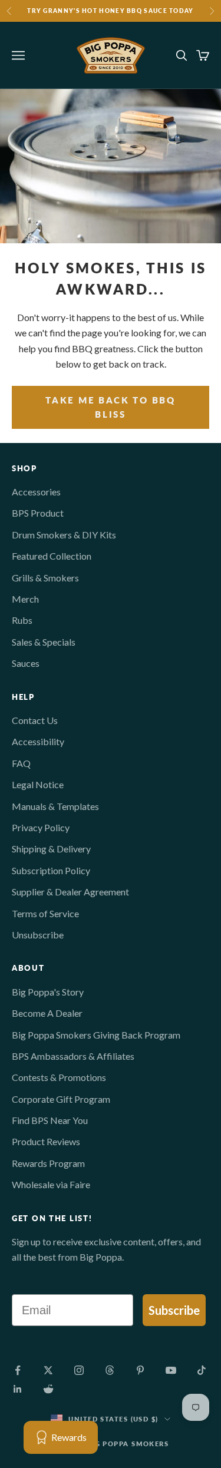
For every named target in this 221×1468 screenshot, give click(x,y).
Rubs (22, 620)
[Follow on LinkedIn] (18, 1389)
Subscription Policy (51, 870)
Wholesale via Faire (51, 1184)
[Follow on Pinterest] (140, 1370)
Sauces (25, 663)
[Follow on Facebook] (18, 1370)
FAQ (21, 763)
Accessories (36, 491)
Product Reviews (46, 1141)
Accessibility (38, 741)
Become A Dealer (47, 1013)
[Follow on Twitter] (48, 1370)
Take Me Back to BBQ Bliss (110, 407)
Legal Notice (38, 784)
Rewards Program (48, 1163)
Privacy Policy (41, 827)
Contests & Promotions (59, 1077)
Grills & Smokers (45, 577)
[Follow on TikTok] (201, 1370)
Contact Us (35, 720)
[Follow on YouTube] (171, 1370)
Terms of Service (45, 913)
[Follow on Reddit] (48, 1389)
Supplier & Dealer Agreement (70, 891)
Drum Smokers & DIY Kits (64, 534)
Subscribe (174, 1310)
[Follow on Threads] (110, 1370)
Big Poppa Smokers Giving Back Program (96, 1034)
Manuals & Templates (55, 806)
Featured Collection (51, 555)
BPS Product (38, 512)
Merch (25, 598)
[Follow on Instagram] (79, 1370)
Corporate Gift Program (61, 1099)
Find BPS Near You (50, 1120)
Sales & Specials (43, 641)
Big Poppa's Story (48, 991)
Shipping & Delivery (51, 848)
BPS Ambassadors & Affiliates (73, 1056)
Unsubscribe (38, 934)
